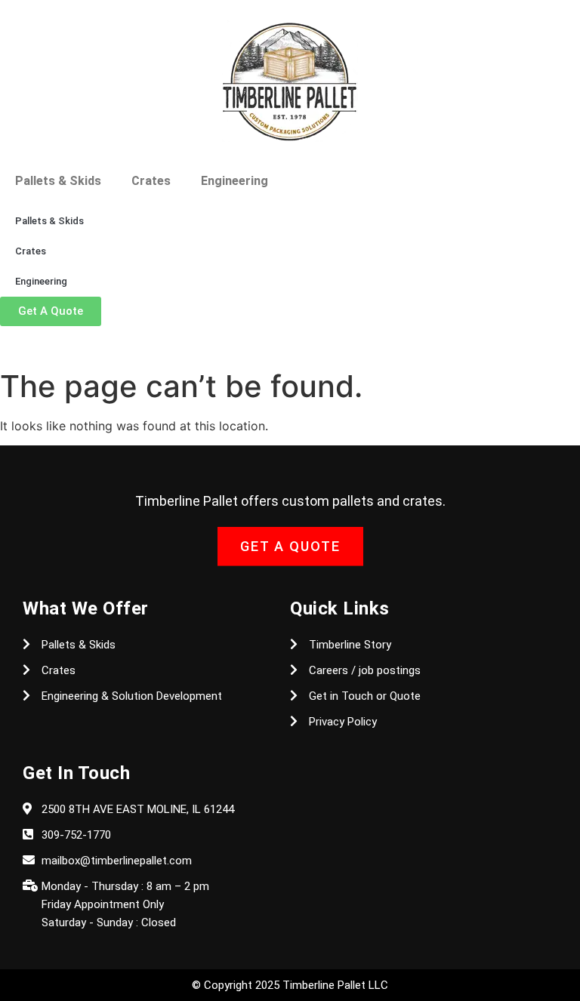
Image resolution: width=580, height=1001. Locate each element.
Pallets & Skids (58, 181)
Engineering (234, 181)
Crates (151, 181)
